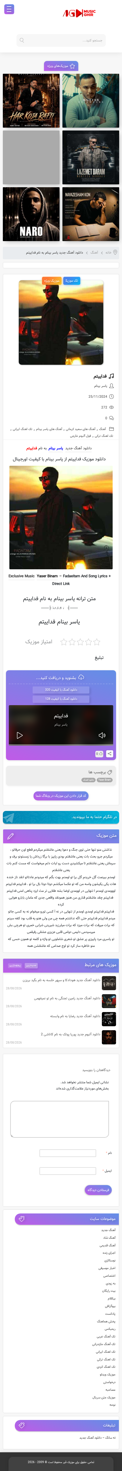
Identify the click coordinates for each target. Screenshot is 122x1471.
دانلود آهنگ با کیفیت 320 (61, 690)
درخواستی (109, 1382)
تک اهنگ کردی (106, 1367)
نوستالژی (109, 1260)
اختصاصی (109, 1276)
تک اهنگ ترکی (104, 436)
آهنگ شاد (109, 1238)
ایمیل (107, 1171)
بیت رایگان (108, 1291)
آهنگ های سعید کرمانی (80, 429)
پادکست (110, 1314)
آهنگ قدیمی (107, 1245)
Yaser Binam (47, 576)
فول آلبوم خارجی (80, 436)
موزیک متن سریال (103, 1397)
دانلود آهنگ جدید (78, 448)
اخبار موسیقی (106, 1268)
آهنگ (94, 252)
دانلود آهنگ (88, 780)
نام (109, 1153)
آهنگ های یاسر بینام (49, 429)
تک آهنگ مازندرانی (103, 1344)
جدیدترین (31, 966)
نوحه (112, 1405)
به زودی (110, 1283)
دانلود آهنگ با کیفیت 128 (61, 699)
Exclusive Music (22, 576)
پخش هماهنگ (106, 1321)
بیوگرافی (110, 1306)
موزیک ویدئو (107, 1374)
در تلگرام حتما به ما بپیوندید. (94, 817)
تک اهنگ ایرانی (22, 429)
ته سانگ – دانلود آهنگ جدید (97, 1438)
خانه (109, 252)
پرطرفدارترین (15, 965)
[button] (61, 836)
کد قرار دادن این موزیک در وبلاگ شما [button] (61, 795)
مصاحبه (110, 1390)
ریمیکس (110, 1329)
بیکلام (111, 1298)
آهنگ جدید (108, 1230)
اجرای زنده (109, 1253)
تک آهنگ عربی (106, 1336)
